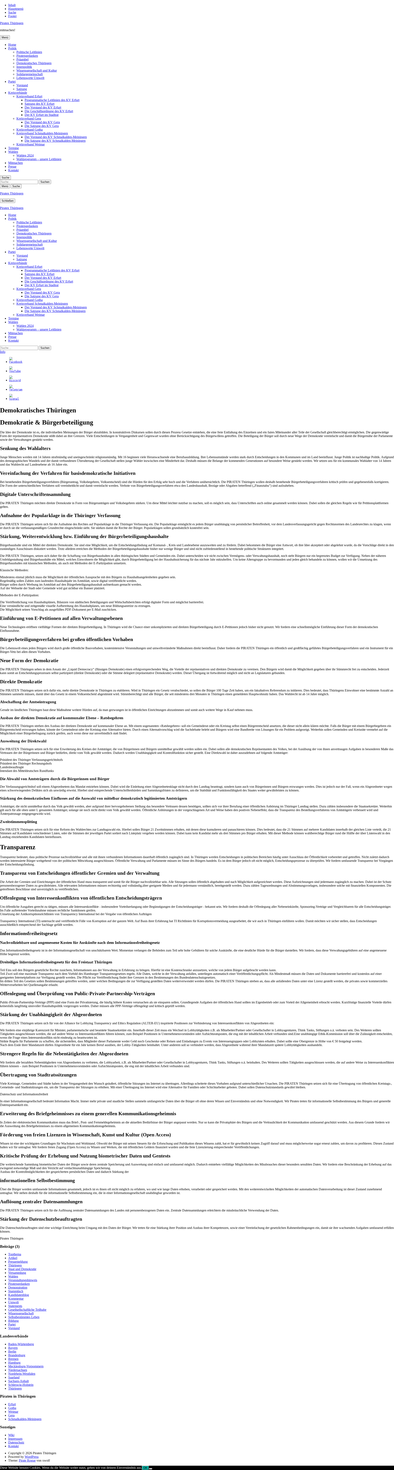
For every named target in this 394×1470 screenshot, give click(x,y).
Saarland (13, 1377)
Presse (12, 166)
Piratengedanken (27, 55)
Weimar (13, 1411)
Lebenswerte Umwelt (30, 78)
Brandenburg (16, 1355)
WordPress (32, 1457)
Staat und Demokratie (22, 1269)
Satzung (21, 89)
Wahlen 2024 (25, 155)
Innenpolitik (24, 67)
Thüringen (15, 1265)
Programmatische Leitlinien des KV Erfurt (52, 100)
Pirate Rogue (27, 1460)
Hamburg (14, 1362)
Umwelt (13, 1302)
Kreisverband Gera (28, 118)
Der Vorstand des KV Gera (42, 122)
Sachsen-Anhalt (18, 1381)
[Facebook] (15, 361)
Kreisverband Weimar (30, 144)
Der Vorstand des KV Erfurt (43, 107)
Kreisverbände (17, 92)
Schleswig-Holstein (20, 1384)
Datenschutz (16, 1442)
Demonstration (17, 1287)
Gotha (12, 1408)
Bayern (13, 1348)
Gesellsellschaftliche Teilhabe (27, 1309)
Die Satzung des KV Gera (42, 126)
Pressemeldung (18, 1261)
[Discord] (15, 380)
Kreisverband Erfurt (29, 96)
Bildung (13, 1320)
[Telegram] (15, 389)
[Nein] (150, 1468)
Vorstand (22, 85)
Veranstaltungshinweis (22, 1280)
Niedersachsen (17, 1370)
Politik (12, 48)
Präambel (22, 59)
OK (145, 1467)
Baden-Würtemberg (21, 1344)
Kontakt (13, 170)
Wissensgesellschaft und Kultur (36, 70)
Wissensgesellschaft (21, 1313)
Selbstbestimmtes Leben (23, 1317)
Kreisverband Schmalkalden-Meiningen (42, 133)
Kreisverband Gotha (29, 129)
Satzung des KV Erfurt (39, 103)
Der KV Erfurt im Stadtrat (41, 115)
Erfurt (12, 1404)
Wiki (11, 1435)
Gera (11, 1415)
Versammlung (17, 1272)
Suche (12, 12)
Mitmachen (15, 163)
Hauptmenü (15, 8)
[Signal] (14, 398)
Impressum (15, 1438)
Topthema (14, 1254)
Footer (12, 16)
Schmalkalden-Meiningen (24, 1419)
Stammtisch (15, 1291)
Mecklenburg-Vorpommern (26, 1366)
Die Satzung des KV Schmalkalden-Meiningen (55, 140)
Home (12, 44)
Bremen (13, 1359)
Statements (15, 1306)
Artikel (12, 1258)
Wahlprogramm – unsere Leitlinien (38, 159)
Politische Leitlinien (29, 52)
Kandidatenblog (18, 1295)
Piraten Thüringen (11, 23)
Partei (12, 81)
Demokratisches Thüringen (34, 63)
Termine (13, 148)
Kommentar (16, 1298)
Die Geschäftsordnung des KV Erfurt (49, 111)
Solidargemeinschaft (29, 74)
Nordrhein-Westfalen (21, 1373)
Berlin (12, 1351)
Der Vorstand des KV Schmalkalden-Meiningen (56, 137)
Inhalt (12, 5)
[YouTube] (15, 371)
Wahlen (13, 151)
